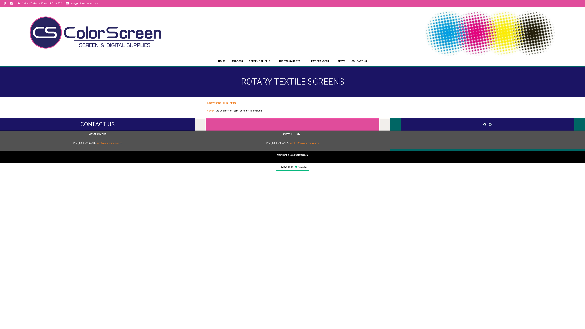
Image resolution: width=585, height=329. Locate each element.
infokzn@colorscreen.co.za (304, 143)
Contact (211, 110)
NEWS (341, 61)
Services (237, 61)
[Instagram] (490, 124)
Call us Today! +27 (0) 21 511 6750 (41, 3)
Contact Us (359, 61)
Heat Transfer (319, 61)
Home (221, 61)
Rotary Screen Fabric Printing (221, 102)
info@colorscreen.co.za (84, 3)
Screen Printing (259, 61)
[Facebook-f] (484, 124)
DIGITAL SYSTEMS (290, 61)
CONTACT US (97, 124)
